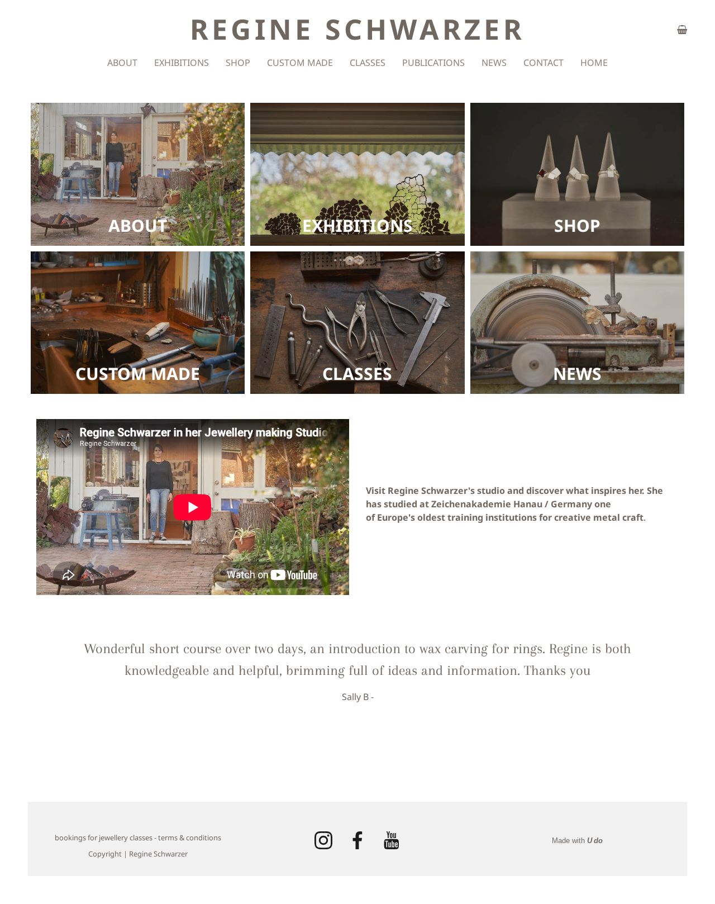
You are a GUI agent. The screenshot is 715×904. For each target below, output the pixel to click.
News (494, 62)
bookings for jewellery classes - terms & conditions (138, 837)
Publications (433, 62)
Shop (238, 62)
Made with (577, 840)
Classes (367, 62)
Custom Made (300, 62)
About (122, 62)
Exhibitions (181, 62)
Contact (543, 62)
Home (594, 62)
